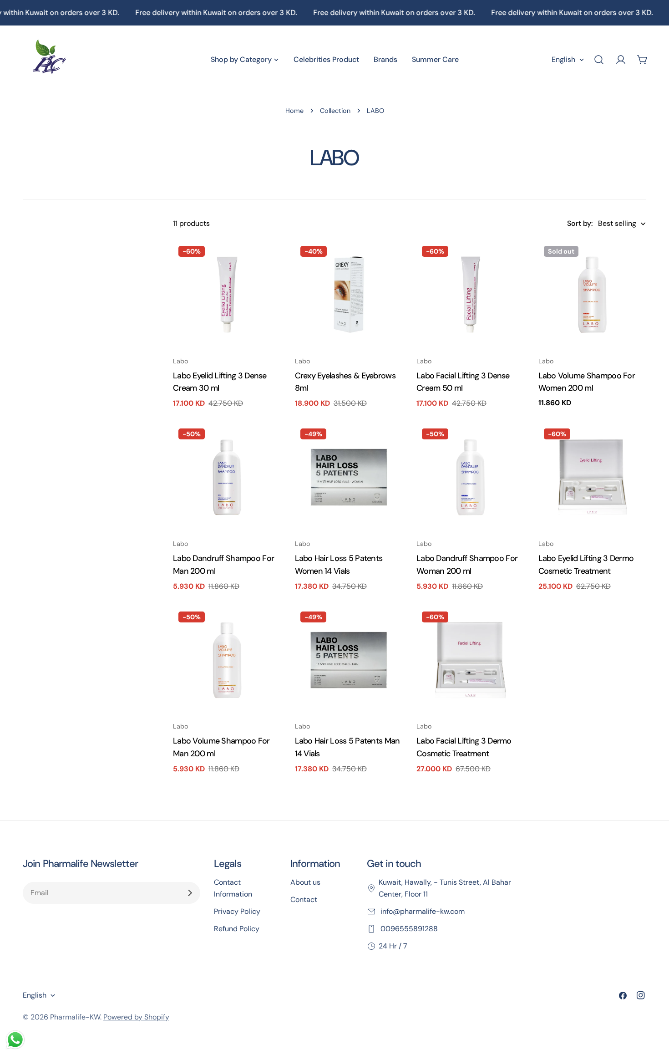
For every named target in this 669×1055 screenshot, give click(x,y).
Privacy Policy (237, 911)
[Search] (599, 60)
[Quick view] (268, 260)
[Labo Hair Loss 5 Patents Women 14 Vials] (349, 477)
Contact (303, 899)
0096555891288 (408, 928)
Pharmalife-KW (75, 1017)
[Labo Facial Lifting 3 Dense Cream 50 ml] (470, 294)
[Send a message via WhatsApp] (15, 1039)
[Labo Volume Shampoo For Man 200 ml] (227, 660)
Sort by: (580, 223)
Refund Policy (236, 928)
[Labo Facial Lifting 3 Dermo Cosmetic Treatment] (470, 660)
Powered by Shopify (136, 1017)
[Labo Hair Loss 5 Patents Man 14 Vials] (349, 660)
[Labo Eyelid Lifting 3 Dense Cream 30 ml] (227, 294)
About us (305, 882)
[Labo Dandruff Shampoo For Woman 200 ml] (470, 477)
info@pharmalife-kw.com (422, 911)
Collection (335, 111)
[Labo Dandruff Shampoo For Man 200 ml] (227, 477)
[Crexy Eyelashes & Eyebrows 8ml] (349, 294)
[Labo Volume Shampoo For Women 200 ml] (592, 294)
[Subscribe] (189, 892)
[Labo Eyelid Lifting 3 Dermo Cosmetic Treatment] (592, 477)
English (563, 59)
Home (294, 111)
